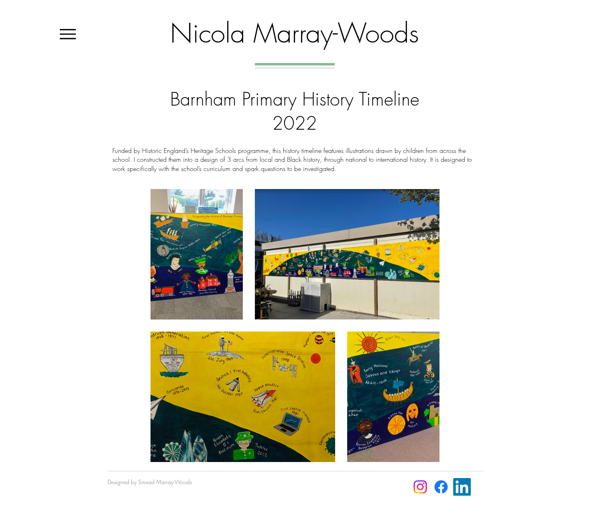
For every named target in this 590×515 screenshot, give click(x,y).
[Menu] (67, 34)
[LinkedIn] (462, 487)
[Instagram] (420, 487)
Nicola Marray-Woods (294, 33)
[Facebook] (441, 487)
